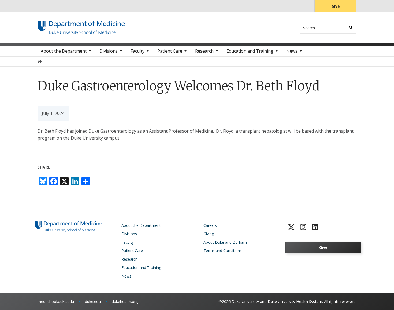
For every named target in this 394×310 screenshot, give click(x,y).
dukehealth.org (124, 301)
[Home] (81, 26)
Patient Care (169, 51)
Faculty (137, 51)
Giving (208, 233)
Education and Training (249, 51)
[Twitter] (291, 227)
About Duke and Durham (225, 242)
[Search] (350, 27)
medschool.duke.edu (56, 301)
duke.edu (93, 301)
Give (336, 6)
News (292, 51)
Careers (210, 225)
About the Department (64, 51)
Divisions (108, 51)
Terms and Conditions (222, 250)
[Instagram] (303, 227)
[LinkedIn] (315, 227)
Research (204, 51)
